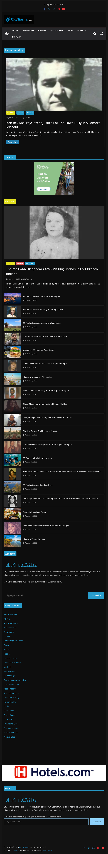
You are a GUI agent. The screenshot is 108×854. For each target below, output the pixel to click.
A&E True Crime (10, 614)
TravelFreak (9, 710)
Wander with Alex (11, 732)
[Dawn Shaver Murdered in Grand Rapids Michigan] (12, 366)
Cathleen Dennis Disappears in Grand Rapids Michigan (47, 444)
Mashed (7, 667)
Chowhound (9, 632)
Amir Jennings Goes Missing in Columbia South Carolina (47, 417)
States (80, 30)
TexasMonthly (10, 702)
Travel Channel (10, 715)
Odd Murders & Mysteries (15, 680)
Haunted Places (10, 658)
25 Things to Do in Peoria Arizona (37, 458)
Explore (7, 645)
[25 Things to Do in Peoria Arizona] (12, 460)
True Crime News (11, 728)
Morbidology (9, 675)
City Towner (25, 117)
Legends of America (12, 662)
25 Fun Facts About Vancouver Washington (42, 323)
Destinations (56, 30)
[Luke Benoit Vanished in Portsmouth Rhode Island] (12, 338)
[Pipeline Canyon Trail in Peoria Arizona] (12, 433)
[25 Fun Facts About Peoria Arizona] (12, 487)
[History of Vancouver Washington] (12, 379)
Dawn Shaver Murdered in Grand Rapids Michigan (45, 363)
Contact (16, 37)
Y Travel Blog (9, 737)
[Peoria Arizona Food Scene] (12, 514)
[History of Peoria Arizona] (12, 541)
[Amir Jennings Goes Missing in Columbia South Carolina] (12, 420)
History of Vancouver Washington (37, 377)
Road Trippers (10, 689)
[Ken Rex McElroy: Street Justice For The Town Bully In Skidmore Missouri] (54, 84)
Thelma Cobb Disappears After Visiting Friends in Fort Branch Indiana (52, 271)
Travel (15, 30)
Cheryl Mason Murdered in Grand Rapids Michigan (45, 404)
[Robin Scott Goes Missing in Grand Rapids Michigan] (12, 393)
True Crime (28, 30)
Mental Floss (9, 671)
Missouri (30, 113)
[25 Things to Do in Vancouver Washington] (12, 298)
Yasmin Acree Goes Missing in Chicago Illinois (43, 309)
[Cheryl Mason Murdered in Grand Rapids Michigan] (12, 406)
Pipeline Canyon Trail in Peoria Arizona (40, 431)
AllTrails (7, 619)
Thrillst (6, 706)
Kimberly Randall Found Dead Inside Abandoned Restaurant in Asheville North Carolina (61, 471)
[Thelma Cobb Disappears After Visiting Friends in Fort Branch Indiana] (54, 232)
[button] (84, 30)
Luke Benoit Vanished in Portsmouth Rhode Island (45, 336)
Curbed (7, 636)
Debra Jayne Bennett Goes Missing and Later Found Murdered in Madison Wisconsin (60, 498)
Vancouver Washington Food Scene (38, 350)
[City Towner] (7, 34)
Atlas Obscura (10, 627)
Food (70, 30)
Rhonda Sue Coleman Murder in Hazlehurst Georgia (46, 525)
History (42, 30)
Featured (10, 113)
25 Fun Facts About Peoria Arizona (38, 485)
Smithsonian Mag (11, 697)
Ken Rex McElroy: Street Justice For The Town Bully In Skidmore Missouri (53, 125)
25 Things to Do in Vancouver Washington (41, 296)
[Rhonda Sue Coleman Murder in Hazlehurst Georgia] (12, 528)
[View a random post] (101, 34)
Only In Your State (11, 684)
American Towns (11, 623)
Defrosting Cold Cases (13, 640)
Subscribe (96, 595)
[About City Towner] (21, 560)
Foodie (7, 654)
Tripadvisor (8, 719)
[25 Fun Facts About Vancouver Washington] (12, 325)
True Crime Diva (11, 723)
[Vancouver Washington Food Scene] (12, 352)
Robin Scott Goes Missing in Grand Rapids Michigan (46, 390)
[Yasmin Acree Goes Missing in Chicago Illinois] (12, 311)
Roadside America (11, 693)
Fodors (7, 649)
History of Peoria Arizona (34, 539)
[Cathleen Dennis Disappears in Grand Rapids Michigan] (12, 447)
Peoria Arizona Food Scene (34, 512)
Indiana (20, 263)
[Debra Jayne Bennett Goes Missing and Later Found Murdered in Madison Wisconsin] (12, 501)
